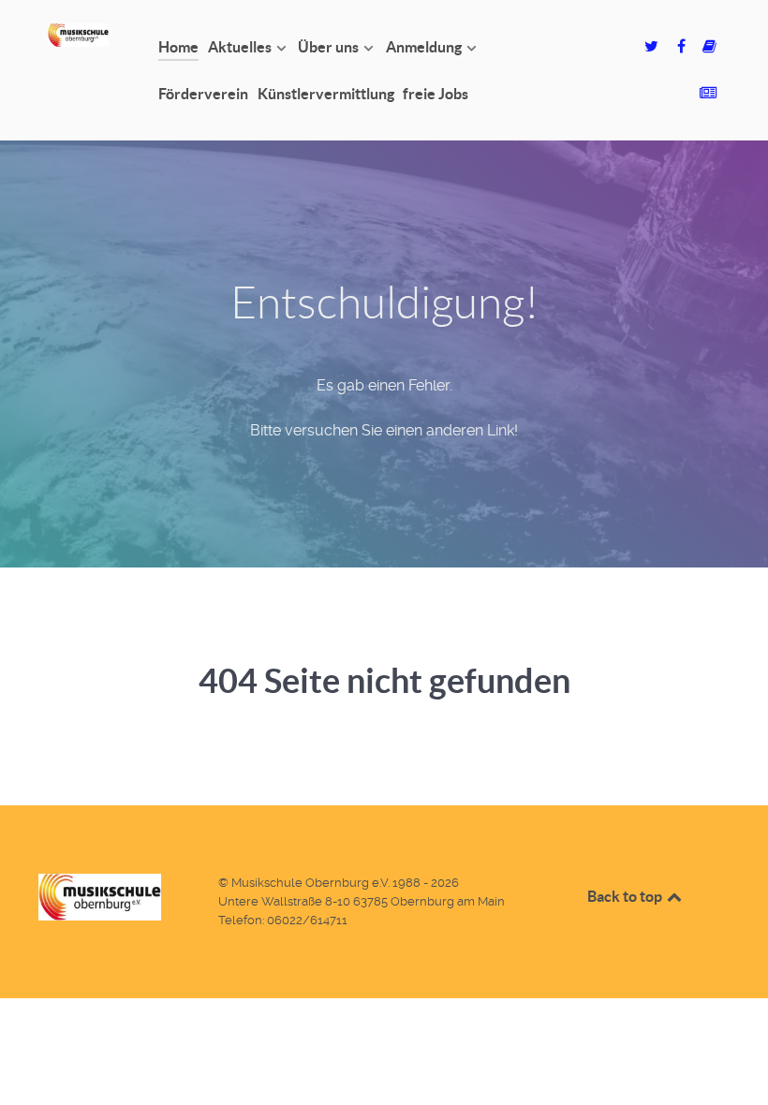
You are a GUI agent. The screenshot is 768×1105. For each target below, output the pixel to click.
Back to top (626, 896)
